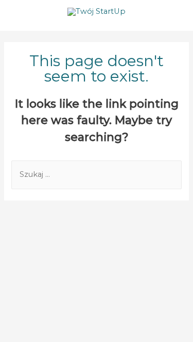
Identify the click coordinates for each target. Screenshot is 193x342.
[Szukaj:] (96, 174)
